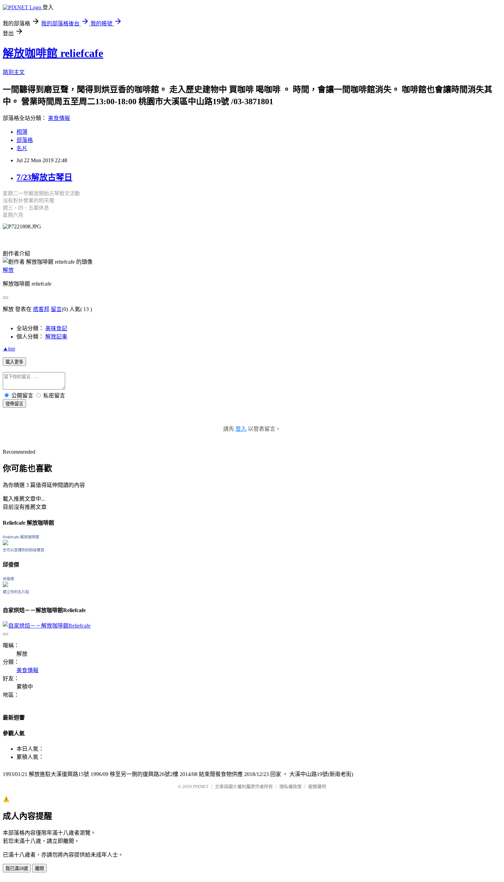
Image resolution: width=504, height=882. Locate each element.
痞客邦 (41, 309)
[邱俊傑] (5, 585)
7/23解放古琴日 (44, 177)
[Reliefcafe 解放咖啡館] (5, 543)
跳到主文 (14, 72)
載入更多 (14, 362)
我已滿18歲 (16, 868)
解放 (8, 270)
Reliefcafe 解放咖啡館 (21, 537)
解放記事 (56, 336)
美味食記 (56, 328)
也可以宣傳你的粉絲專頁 (23, 550)
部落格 (24, 140)
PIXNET (200, 786)
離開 (39, 868)
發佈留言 (14, 403)
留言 (56, 309)
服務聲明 (317, 786)
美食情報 (59, 118)
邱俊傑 (8, 579)
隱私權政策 (290, 786)
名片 (21, 148)
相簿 (21, 132)
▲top (9, 348)
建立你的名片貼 (16, 592)
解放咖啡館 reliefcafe (53, 53)
